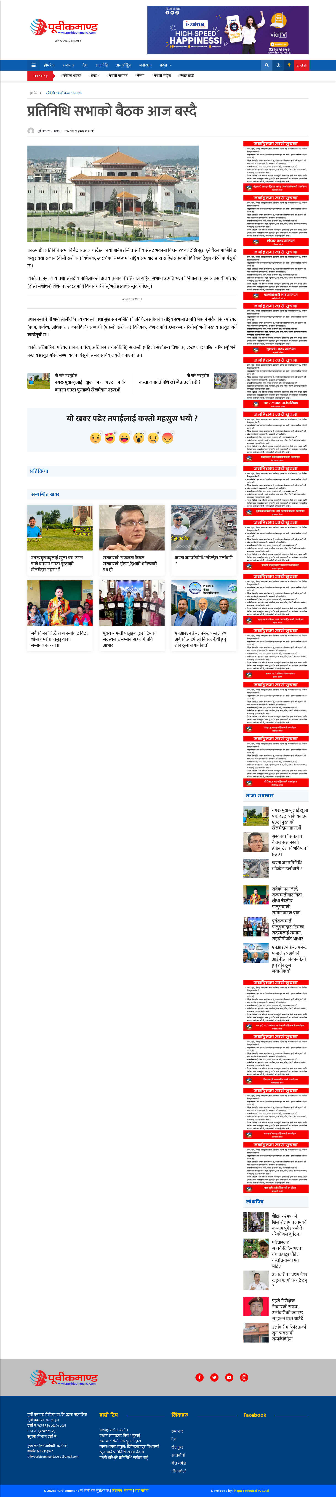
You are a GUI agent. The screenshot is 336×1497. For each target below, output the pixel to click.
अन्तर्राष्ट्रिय (123, 65)
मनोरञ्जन (145, 65)
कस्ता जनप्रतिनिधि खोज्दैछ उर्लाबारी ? (204, 561)
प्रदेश (163, 65)
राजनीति (102, 65)
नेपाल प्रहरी (187, 76)
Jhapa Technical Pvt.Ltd (251, 1491)
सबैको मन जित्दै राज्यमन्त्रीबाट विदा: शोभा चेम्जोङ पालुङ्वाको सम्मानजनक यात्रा (59, 639)
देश (85, 65)
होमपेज (49, 65)
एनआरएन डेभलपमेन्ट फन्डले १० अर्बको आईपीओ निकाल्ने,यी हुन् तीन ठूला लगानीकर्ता (200, 639)
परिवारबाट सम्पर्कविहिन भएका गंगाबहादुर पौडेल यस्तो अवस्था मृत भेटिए (288, 1254)
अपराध (95, 76)
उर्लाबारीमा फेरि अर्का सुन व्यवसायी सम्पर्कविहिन (289, 1333)
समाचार (69, 65)
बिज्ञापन (117, 1491)
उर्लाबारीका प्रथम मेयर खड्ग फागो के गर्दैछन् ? (289, 1280)
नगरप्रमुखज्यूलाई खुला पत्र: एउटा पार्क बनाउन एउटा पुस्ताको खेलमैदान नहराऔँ (57, 564)
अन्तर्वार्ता (178, 1455)
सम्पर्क (128, 1491)
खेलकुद (177, 1447)
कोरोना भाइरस (72, 76)
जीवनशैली (179, 1471)
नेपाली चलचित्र (118, 76)
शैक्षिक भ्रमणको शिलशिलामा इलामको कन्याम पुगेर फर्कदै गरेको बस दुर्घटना (289, 1225)
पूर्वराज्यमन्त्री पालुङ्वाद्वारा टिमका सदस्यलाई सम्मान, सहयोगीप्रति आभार (129, 639)
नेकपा (140, 76)
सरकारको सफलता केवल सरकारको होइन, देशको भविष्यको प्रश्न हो (130, 564)
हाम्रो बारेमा (142, 1491)
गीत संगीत (178, 1463)
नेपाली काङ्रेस (162, 76)
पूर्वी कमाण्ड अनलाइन (49, 130)
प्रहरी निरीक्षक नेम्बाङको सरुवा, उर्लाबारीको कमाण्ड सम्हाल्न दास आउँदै (287, 1310)
